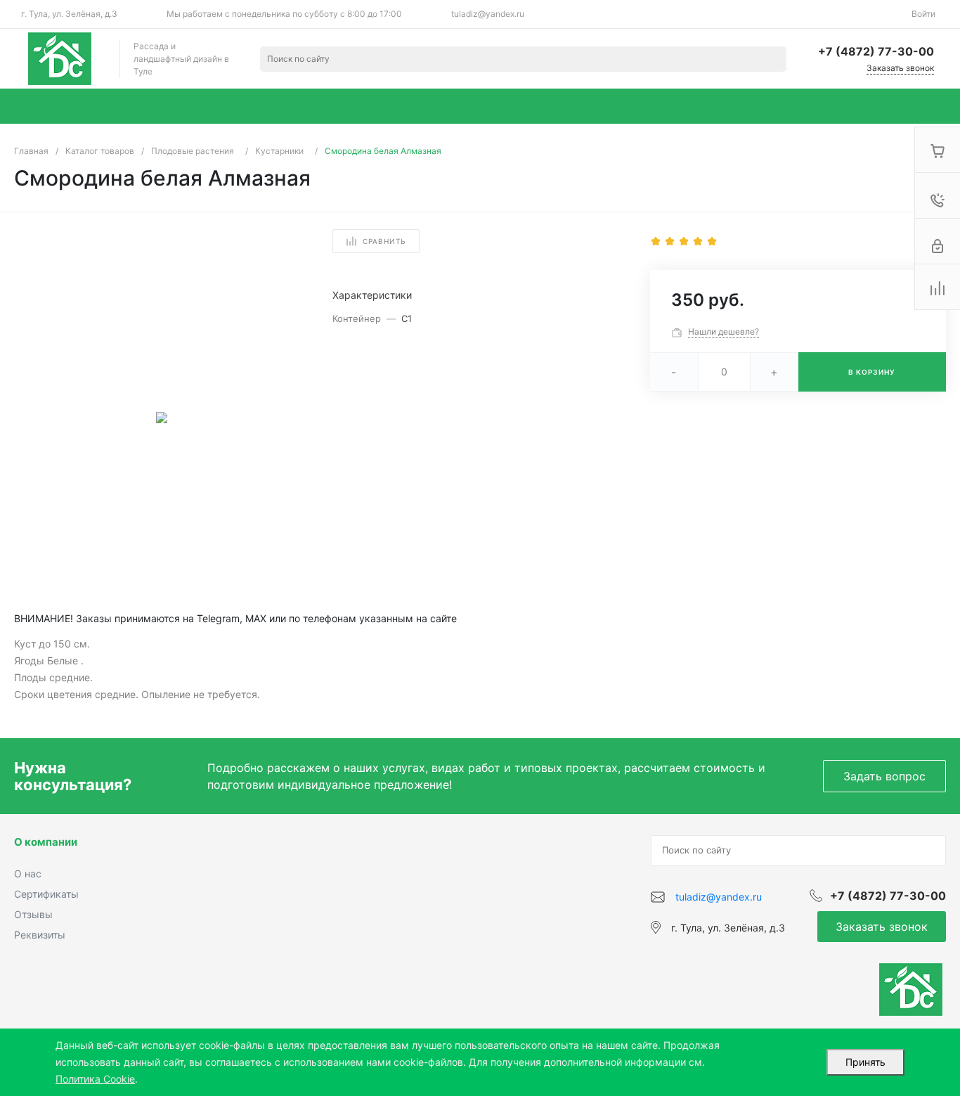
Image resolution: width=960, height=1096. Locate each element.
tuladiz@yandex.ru (487, 13)
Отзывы (33, 914)
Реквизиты (39, 935)
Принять (865, 1062)
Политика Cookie (95, 1079)
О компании (45, 842)
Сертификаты (46, 894)
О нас (27, 873)
